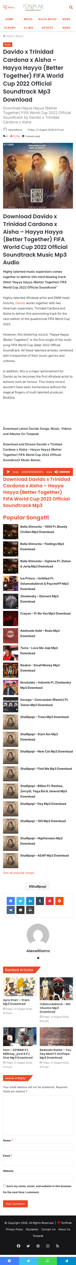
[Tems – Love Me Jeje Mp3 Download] (10, 653)
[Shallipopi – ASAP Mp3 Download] (10, 860)
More (67, 27)
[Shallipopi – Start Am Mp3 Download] (10, 739)
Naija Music (48, 19)
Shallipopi (38, 886)
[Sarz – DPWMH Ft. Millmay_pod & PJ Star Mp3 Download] (19, 1036)
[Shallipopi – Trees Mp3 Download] (10, 722)
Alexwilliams (15, 129)
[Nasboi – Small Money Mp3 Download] (10, 670)
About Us (64, 1229)
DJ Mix (28, 27)
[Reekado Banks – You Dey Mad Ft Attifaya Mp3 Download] (56, 1036)
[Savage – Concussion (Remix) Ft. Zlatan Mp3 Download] (10, 704)
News (66, 19)
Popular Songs (26, 517)
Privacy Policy (14, 1229)
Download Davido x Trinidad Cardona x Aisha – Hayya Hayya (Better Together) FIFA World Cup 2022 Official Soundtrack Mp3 (36, 492)
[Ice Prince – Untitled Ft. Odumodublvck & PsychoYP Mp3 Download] (10, 583)
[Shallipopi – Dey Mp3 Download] (10, 808)
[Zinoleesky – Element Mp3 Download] (10, 601)
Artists (47, 27)
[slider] (65, 471)
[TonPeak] (34, 7)
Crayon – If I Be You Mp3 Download (45, 613)
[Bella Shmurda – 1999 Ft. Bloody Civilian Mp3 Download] (10, 531)
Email (7, 1155)
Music (28, 19)
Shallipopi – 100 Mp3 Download (43, 821)
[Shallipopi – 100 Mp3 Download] (10, 826)
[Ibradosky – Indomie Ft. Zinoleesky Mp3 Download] (10, 687)
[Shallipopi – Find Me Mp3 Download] (10, 773)
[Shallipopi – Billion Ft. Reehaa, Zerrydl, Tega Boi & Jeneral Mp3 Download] (10, 791)
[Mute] (56, 472)
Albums (10, 27)
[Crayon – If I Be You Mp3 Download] (10, 618)
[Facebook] (11, 901)
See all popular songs (18, 873)
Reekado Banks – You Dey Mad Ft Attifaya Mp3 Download (55, 1054)
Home (9, 19)
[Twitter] (20, 901)
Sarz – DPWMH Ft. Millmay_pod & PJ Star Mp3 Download (18, 1054)
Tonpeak (38, 1235)
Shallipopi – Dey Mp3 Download (43, 804)
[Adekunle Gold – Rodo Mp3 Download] (10, 635)
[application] (38, 472)
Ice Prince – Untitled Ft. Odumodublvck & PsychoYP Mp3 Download (44, 583)
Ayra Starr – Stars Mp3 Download (16, 1002)
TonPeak (66, 1222)
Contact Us (48, 1229)
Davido (20, 303)
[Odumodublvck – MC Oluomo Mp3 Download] (56, 988)
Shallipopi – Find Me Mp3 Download (46, 769)
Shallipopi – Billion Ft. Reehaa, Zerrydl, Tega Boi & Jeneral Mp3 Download (43, 791)
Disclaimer (32, 1229)
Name (8, 1140)
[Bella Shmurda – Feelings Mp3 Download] (10, 549)
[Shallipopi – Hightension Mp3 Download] (10, 843)
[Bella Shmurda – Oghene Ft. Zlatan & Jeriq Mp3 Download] (10, 566)
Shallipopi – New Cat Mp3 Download (46, 751)
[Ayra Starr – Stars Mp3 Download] (19, 986)
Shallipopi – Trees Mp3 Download (44, 717)
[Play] (8, 472)
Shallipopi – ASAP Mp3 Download (44, 855)
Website (8, 1170)
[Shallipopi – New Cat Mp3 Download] (10, 756)
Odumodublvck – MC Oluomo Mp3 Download (55, 1008)
